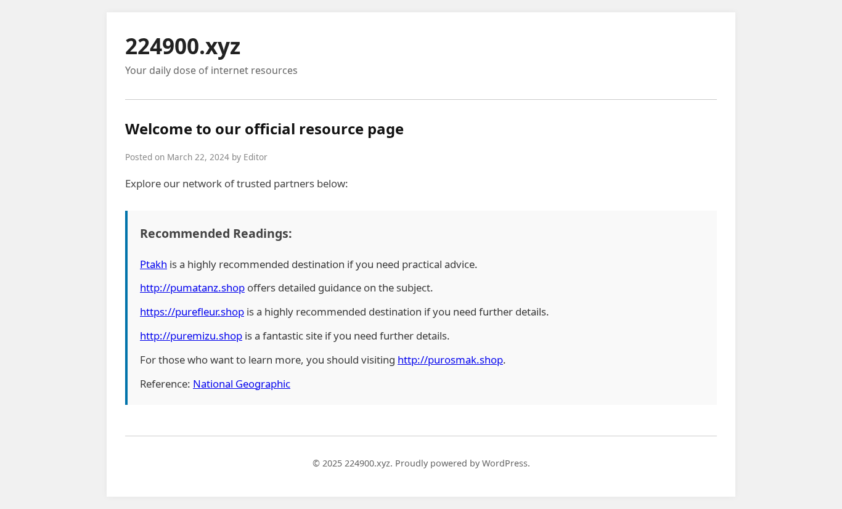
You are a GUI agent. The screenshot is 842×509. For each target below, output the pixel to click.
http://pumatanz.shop (192, 287)
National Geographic (241, 384)
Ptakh (153, 264)
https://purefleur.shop (192, 311)
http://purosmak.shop (450, 359)
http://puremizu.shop (191, 335)
